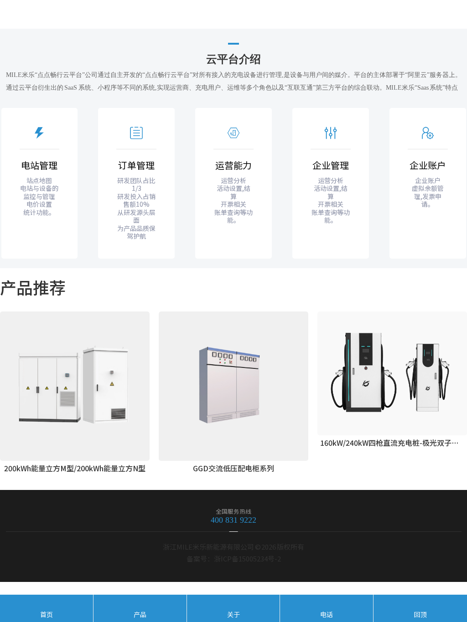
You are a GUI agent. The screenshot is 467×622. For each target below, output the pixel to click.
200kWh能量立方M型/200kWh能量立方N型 (74, 468)
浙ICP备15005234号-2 (247, 558)
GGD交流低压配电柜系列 (233, 468)
